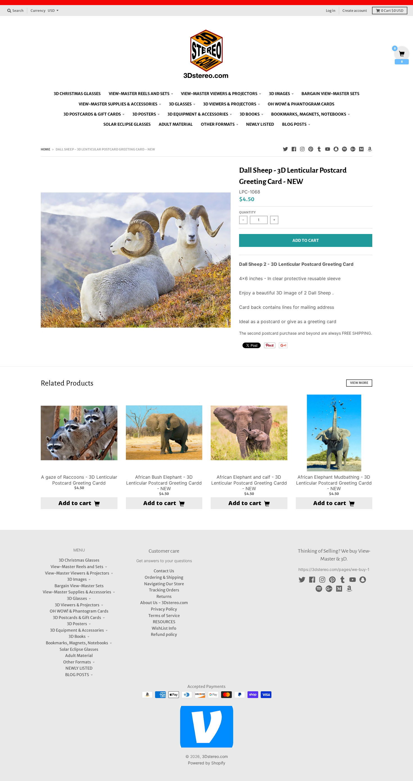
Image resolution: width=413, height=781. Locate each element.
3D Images (77, 579)
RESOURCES (164, 621)
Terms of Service (164, 615)
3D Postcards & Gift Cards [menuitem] (92, 114)
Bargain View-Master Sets (79, 585)
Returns (164, 596)
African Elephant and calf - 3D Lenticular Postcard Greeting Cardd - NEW (249, 483)
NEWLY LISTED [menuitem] (260, 124)
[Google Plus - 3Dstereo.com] (352, 149)
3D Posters (77, 623)
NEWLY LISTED (78, 668)
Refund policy (164, 634)
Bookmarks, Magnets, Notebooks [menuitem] (308, 114)
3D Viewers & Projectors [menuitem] (229, 104)
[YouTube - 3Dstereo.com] (327, 149)
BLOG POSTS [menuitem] (294, 124)
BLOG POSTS (77, 674)
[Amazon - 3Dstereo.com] (369, 149)
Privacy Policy (164, 609)
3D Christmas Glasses (79, 560)
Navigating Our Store (164, 583)
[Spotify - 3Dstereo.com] (344, 149)
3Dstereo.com (215, 756)
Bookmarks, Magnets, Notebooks (77, 642)
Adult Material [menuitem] (176, 124)
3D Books (77, 636)
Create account (354, 10)
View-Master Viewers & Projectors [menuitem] (219, 93)
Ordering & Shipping (164, 577)
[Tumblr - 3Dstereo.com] (319, 149)
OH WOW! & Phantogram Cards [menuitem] (301, 104)
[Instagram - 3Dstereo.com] (302, 149)
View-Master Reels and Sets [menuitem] (139, 93)
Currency (38, 10)
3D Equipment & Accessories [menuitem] (197, 114)
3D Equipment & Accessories (77, 630)
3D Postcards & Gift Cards (77, 617)
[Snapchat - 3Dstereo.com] (336, 149)
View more (359, 383)
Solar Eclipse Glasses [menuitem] (127, 124)
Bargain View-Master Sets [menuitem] (330, 93)
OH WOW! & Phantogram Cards (79, 611)
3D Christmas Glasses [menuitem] (77, 93)
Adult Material (79, 655)
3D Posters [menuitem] (144, 114)
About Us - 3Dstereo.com (164, 602)
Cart (392, 10)
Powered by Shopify (206, 762)
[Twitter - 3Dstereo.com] (285, 149)
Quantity (247, 212)
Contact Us (164, 570)
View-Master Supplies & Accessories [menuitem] (118, 104)
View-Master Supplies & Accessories (77, 592)
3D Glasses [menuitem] (180, 104)
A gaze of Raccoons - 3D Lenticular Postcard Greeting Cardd (79, 480)
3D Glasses (77, 598)
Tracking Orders (164, 590)
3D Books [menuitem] (250, 114)
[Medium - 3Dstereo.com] (361, 149)
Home (45, 149)
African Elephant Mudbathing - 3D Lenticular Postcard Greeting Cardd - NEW (334, 483)
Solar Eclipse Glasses (79, 649)
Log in (330, 10)
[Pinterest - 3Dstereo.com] (310, 149)
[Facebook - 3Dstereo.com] (293, 149)
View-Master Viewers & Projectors (77, 573)
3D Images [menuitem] (279, 93)
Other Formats (77, 662)
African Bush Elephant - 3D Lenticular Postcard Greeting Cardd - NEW (164, 483)
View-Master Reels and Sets (77, 566)
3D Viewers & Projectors (77, 604)
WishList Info (164, 628)
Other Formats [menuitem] (218, 124)
